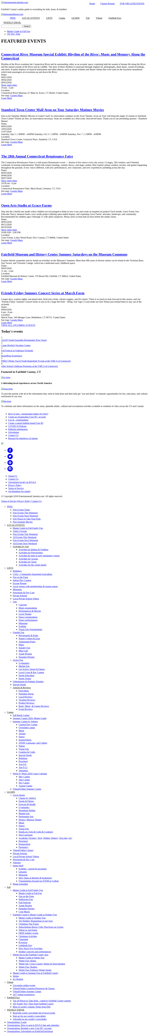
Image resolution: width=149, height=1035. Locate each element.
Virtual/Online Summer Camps (27, 789)
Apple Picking (25, 654)
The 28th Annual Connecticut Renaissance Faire (37, 156)
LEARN (76, 18)
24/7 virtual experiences (24, 994)
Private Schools (20, 595)
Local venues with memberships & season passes (35, 586)
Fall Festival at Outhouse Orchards (17, 350)
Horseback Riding (27, 810)
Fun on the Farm (20, 577)
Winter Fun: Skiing (27, 961)
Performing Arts (26, 816)
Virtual (99, 18)
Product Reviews (26, 703)
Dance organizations (28, 617)
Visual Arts (24, 749)
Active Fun (18, 660)
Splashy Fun (24, 648)
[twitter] (10, 456)
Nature (22, 746)
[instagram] (10, 468)
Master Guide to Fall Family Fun (28, 528)
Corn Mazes (24, 911)
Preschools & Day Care (23, 592)
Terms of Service (16, 488)
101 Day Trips (13, 34)
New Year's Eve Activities (30, 948)
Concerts (23, 605)
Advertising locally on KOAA (22, 482)
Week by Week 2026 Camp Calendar (30, 773)
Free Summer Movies (23, 522)
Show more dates (9, 85)
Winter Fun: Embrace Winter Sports (35, 970)
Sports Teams (25, 678)
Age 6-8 (22, 764)
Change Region (107, 3)
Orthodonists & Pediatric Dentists (28, 681)
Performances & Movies (30, 611)
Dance (22, 736)
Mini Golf (23, 651)
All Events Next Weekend (25, 543)
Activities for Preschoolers (31, 552)
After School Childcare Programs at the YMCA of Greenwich (29, 366)
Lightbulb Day (25, 945)
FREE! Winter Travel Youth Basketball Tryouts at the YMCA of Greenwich (36, 361)
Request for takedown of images (23, 438)
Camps (62, 18)
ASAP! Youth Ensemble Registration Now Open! (24, 340)
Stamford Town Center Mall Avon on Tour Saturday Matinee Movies (52, 110)
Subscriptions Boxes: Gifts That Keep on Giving (41, 927)
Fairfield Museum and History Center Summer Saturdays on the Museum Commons (64, 254)
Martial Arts (24, 666)
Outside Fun (18, 632)
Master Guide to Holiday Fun (32, 918)
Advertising (13, 432)
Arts (15, 601)
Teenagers (23, 770)
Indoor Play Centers (22, 580)
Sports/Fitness (25, 740)
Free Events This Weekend (25, 513)
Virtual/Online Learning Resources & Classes (34, 988)
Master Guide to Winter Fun (31, 957)
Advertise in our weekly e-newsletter (30, 1019)
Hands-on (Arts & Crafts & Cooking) (36, 832)
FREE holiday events (28, 933)
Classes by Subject (27, 798)
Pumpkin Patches (26, 908)
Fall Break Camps (21, 715)
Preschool (23, 761)
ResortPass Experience (11, 356)
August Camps (25, 786)
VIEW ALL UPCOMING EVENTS (18, 325)
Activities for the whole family (33, 565)
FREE (13, 18)
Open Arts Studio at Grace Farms (26, 205)
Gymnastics (24, 663)
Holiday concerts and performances (35, 951)
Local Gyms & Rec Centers (31, 672)
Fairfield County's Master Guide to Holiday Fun (35, 914)
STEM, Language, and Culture (33, 743)
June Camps (24, 779)
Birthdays (17, 571)
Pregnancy (23, 847)
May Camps (24, 776)
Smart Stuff (18, 865)
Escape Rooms (19, 583)
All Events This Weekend (24, 537)
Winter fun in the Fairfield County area (30, 954)
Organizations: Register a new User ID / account (29, 1028)
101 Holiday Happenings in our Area (36, 921)
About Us (12, 476)
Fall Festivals (25, 902)
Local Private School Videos (26, 598)
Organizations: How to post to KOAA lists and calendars (33, 1025)
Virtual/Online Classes (23, 850)
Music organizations (28, 608)
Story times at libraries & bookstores (35, 878)
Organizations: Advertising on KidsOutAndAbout (30, 1031)
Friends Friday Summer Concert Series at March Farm (42, 293)
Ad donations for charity (19, 491)
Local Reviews (25, 697)
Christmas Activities (28, 936)
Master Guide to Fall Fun (18, 31)
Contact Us (13, 435)
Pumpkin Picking (26, 657)
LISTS (49, 18)
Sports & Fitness (26, 801)
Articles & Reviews (22, 687)
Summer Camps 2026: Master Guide (29, 718)
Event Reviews (26, 709)
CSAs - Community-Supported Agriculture (32, 574)
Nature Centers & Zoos (29, 638)
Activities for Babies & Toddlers (33, 549)
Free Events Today (21, 510)
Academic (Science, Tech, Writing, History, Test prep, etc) (45, 838)
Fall (87, 18)
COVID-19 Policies (17, 426)
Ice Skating (18, 979)
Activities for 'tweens (28, 559)
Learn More (6, 98)
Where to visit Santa (28, 930)
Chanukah (23, 939)
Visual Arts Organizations (30, 629)
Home (92, 3)
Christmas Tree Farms (29, 924)
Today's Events (20, 531)
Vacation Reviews (27, 700)
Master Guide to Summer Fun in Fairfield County (35, 973)
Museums (17, 589)
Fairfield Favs (115, 18)
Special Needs (19, 684)
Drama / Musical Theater (30, 819)
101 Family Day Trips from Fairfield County (33, 1004)
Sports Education (26, 675)
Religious (23, 758)
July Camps (24, 783)
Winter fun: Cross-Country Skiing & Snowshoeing (42, 964)
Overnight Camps (27, 727)
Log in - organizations (18, 420)
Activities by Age (21, 546)
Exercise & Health (27, 804)
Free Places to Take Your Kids (27, 519)
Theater (22, 733)
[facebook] (10, 450)
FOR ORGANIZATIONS (132, 3)
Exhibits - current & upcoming (33, 869)
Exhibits (22, 626)
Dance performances (28, 620)
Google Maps (16, 95)
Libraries (23, 872)
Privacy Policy (15, 485)
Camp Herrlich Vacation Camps (15, 345)
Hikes (21, 645)
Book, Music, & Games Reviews (34, 706)
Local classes (19, 795)
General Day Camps (28, 724)
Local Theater (25, 614)
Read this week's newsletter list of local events (34, 1013)
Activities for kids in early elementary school (39, 555)
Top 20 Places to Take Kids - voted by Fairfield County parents (42, 1001)
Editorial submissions (18, 429)
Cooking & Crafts (27, 752)
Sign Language (26, 835)
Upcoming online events (24, 985)
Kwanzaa (23, 942)
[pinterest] (10, 462)
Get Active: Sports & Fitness (32, 669)
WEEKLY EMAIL (12, 22)
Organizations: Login (16, 1022)
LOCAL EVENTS (31, 18)
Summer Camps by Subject (25, 721)
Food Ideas (24, 691)
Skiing (16, 976)
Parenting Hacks (26, 694)
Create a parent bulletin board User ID (25, 423)
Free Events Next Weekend (25, 516)
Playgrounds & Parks (28, 635)
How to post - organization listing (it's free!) (28, 414)
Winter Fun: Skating (28, 967)
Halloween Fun (26, 899)
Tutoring (17, 862)
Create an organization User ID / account (27, 417)
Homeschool (24, 844)
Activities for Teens (28, 562)
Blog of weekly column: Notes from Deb (31, 1007)
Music (21, 730)
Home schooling (20, 884)
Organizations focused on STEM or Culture (39, 881)
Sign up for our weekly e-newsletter (29, 1016)
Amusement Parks (27, 641)
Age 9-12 (23, 767)
